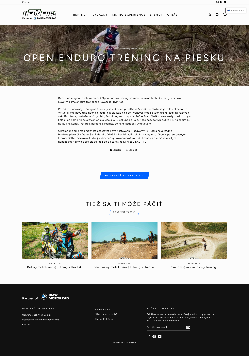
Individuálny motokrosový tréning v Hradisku (124, 267)
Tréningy (79, 14)
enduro (109, 48)
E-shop (156, 14)
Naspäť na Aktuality (126, 175)
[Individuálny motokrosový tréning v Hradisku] (125, 240)
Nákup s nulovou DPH (107, 314)
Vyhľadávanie (102, 309)
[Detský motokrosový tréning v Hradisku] (55, 240)
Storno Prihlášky (104, 319)
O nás (172, 14)
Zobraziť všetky (124, 212)
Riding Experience (129, 14)
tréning (126, 48)
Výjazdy (100, 14)
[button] (236, 10)
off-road (118, 48)
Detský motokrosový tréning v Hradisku (55, 267)
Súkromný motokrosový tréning (193, 267)
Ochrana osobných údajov (36, 314)
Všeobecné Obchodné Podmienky (41, 319)
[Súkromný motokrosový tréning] (194, 240)
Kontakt (26, 2)
